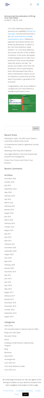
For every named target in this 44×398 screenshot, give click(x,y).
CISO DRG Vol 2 (10, 370)
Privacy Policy (8, 390)
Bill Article (8, 352)
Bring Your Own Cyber (12, 332)
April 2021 (8, 240)
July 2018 (7, 282)
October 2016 (9, 309)
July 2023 (7, 199)
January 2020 (9, 268)
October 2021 (9, 227)
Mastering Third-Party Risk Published (17, 151)
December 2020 (10, 247)
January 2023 (9, 209)
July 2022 (7, 216)
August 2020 (9, 254)
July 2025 (7, 185)
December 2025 (10, 178)
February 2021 (9, 244)
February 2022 (9, 223)
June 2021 (8, 237)
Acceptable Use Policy (24, 390)
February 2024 (9, 196)
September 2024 (10, 189)
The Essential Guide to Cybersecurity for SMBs (21, 329)
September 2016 (10, 313)
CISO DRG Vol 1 (10, 363)
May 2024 (8, 192)
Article (6, 339)
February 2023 (9, 206)
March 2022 (8, 220)
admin (9, 20)
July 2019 (7, 275)
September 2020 (10, 251)
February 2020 (9, 265)
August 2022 (9, 213)
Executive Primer (10, 336)
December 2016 (10, 303)
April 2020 (8, 261)
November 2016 (10, 306)
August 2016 (9, 316)
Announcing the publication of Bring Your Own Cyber (19, 17)
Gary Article (8, 356)
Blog (6, 349)
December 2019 (10, 272)
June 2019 (8, 278)
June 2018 (8, 285)
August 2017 (9, 292)
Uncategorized (9, 359)
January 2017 (9, 299)
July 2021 (7, 234)
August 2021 (9, 230)
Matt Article (8, 326)
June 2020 (8, 258)
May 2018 (8, 289)
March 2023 (8, 203)
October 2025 (9, 182)
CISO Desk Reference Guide (14, 366)
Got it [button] (25, 394)
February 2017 (9, 296)
